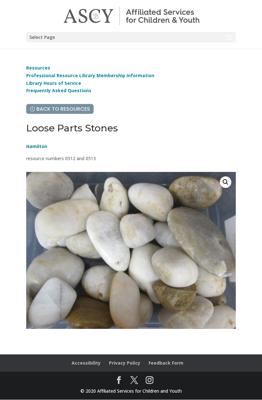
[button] (225, 182)
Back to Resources (63, 109)
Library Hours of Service (53, 83)
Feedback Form (166, 363)
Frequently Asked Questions (58, 90)
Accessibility (86, 363)
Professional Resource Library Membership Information (90, 75)
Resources (38, 68)
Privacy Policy (124, 363)
